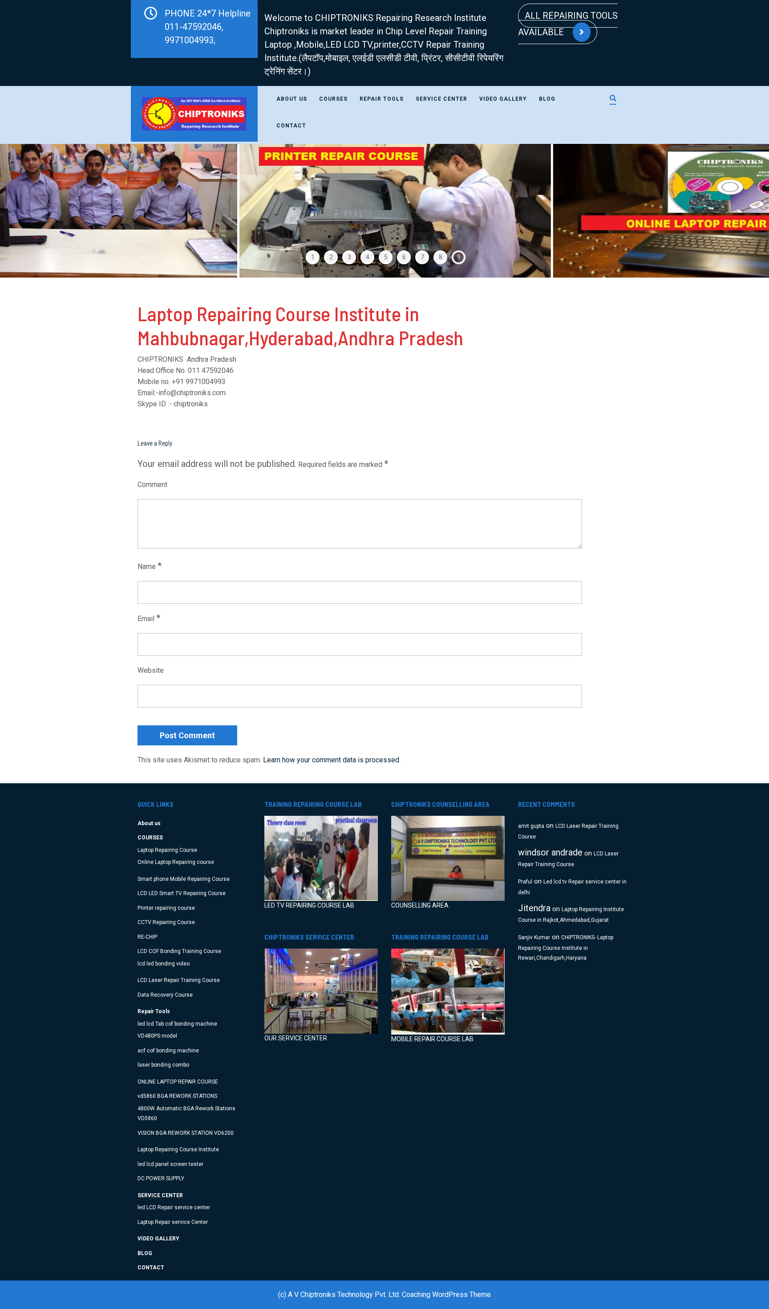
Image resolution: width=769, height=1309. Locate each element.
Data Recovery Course (165, 995)
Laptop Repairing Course (167, 850)
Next (737, 210)
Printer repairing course (166, 908)
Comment (152, 484)
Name (150, 565)
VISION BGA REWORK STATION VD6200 (186, 1133)
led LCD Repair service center (174, 1207)
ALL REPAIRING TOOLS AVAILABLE (568, 23)
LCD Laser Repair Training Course (179, 980)
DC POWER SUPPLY (161, 1178)
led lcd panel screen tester (170, 1164)
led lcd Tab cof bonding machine (177, 1024)
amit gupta (531, 826)
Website (151, 670)
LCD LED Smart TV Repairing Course (182, 893)
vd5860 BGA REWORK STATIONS (177, 1096)
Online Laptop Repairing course (176, 862)
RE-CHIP (147, 937)
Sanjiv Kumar (534, 937)
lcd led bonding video (164, 964)
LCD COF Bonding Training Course (179, 951)
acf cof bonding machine (168, 1050)
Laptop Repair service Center (173, 1222)
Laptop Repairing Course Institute (178, 1149)
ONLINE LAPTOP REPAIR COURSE (178, 1082)
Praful (525, 882)
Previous (31, 210)
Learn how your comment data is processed (331, 760)
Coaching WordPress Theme (446, 1294)
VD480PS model (157, 1036)
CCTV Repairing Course (166, 922)
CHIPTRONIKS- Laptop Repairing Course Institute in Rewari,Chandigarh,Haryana (565, 947)
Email (149, 618)
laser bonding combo (163, 1065)
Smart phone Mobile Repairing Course (184, 879)
